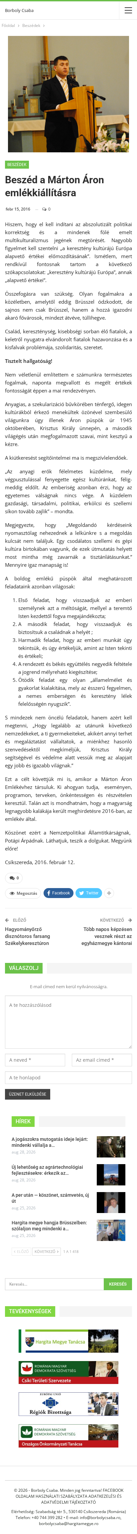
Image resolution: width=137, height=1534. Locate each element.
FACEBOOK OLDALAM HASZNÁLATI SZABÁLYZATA (69, 1493)
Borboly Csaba (19, 10)
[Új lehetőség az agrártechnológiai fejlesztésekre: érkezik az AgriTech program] (111, 1174)
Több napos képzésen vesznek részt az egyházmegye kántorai (106, 936)
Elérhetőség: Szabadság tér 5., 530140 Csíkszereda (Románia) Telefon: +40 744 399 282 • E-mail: (68, 1514)
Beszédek (17, 164)
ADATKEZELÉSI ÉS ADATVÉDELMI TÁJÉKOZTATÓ (81, 1499)
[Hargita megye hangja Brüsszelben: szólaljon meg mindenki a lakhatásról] (111, 1230)
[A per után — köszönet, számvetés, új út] (111, 1202)
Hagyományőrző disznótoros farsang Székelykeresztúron (27, 936)
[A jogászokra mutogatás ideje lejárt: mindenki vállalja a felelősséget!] (111, 1146)
